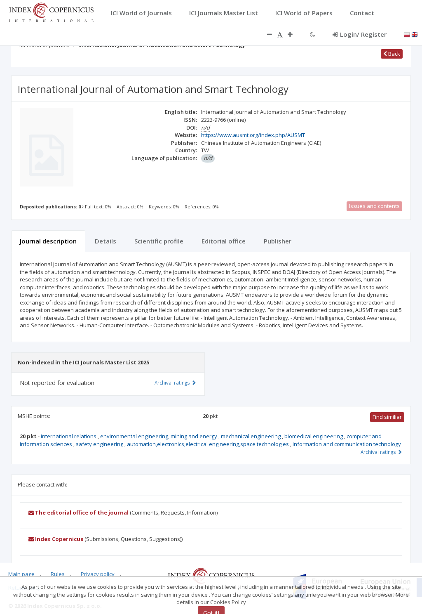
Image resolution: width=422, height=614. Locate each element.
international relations (69, 436)
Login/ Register (363, 34)
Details (105, 241)
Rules (58, 574)
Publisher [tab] (277, 241)
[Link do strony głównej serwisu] (51, 11)
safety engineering (100, 444)
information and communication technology (347, 444)
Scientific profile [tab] (158, 241)
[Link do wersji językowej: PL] (406, 34)
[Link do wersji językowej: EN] (414, 34)
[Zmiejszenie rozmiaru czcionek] (265, 34)
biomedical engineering (314, 436)
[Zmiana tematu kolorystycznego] (312, 34)
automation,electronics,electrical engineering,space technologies (208, 444)
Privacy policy (98, 574)
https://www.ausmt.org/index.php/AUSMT (253, 135)
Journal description (48, 241)
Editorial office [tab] (224, 241)
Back (393, 53)
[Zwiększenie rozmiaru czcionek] (294, 34)
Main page (21, 574)
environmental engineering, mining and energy (159, 436)
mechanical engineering (251, 436)
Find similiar (387, 416)
